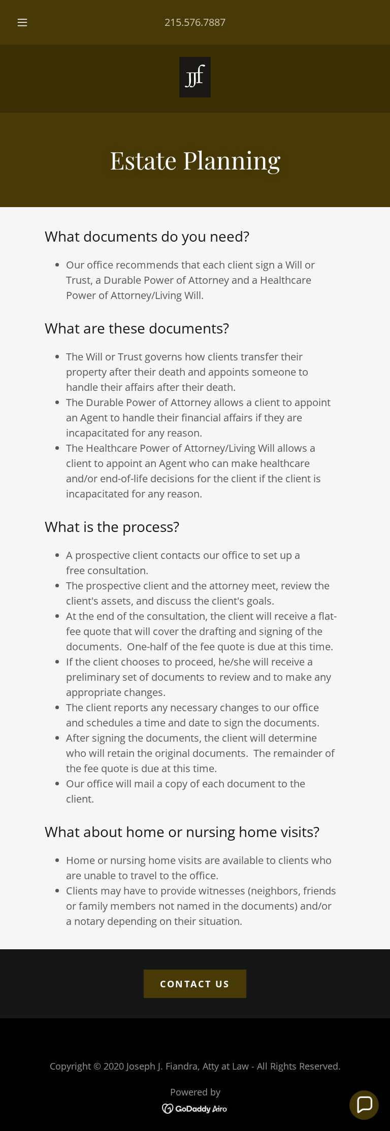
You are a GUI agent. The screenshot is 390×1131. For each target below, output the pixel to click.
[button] (28, 22)
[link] (195, 77)
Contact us (195, 984)
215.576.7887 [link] (195, 22)
